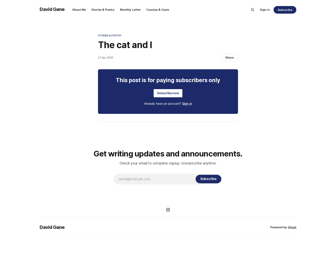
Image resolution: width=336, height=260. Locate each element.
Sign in (265, 9)
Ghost (292, 227)
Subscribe (285, 10)
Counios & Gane (157, 9)
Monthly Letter (130, 9)
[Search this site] (252, 10)
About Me (79, 9)
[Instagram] (168, 210)
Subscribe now (168, 93)
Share (229, 57)
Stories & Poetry (103, 9)
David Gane (52, 9)
